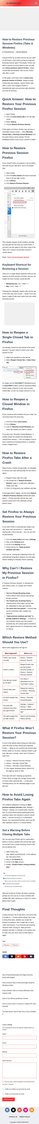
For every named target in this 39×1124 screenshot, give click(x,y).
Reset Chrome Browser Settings (18, 257)
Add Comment (7, 1115)
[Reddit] (18, 956)
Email (4, 1097)
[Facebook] (5, 956)
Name (4, 1088)
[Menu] (36, 3)
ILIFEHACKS (13, 3)
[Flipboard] (24, 956)
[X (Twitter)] (12, 956)
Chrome (15, 945)
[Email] (31, 956)
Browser (6, 945)
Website (4, 1106)
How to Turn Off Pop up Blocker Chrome (15, 1053)
